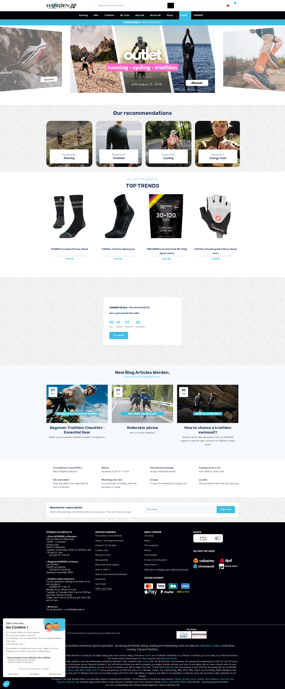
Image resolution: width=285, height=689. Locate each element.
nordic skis (150, 655)
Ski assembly (101, 560)
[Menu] (221, 536)
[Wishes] (205, 6)
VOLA (70, 670)
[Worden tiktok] (48, 617)
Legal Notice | (93, 633)
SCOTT (95, 670)
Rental (147, 550)
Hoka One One (227, 679)
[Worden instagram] (55, 617)
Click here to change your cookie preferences (166, 569)
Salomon (70, 682)
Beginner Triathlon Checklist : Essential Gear (77, 429)
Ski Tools (124, 15)
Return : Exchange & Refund (109, 540)
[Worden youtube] (68, 617)
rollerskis (205, 645)
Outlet (183, 15)
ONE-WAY (79, 670)
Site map (116, 633)
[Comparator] (213, 6)
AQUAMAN (174, 682)
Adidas (200, 679)
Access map (52, 544)
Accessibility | (106, 633)
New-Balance (212, 679)
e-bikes (215, 645)
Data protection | (79, 633)
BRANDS (198, 15)
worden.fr (55, 584)
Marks (147, 540)
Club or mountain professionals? (111, 574)
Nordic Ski (155, 15)
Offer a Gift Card (103, 589)
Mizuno (178, 679)
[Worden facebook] (61, 617)
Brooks (186, 679)
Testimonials (150, 555)
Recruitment (150, 564)
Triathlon (109, 15)
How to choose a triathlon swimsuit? (207, 429)
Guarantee (100, 579)
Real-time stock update (107, 564)
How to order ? (102, 569)
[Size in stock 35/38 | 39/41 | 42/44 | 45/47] (118, 216)
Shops (170, 15)
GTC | (69, 633)
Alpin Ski (139, 15)
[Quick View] (90, 215)
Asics (193, 679)
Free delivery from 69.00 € (108, 536)
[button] (197, 6)
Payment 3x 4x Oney (105, 545)
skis (172, 667)
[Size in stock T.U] (167, 216)
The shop (148, 536)
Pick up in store (103, 555)
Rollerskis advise (142, 427)
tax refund (100, 584)
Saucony (61, 682)
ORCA (165, 682)
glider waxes (143, 661)
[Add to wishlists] (90, 198)
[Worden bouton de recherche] (170, 5)
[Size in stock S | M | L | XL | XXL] (215, 216)
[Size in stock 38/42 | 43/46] (69, 216)
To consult (118, 335)
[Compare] (90, 206)
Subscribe (225, 509)
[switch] (218, 538)
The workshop (151, 545)
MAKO (183, 682)
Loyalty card (101, 550)
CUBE (88, 670)
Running (83, 15)
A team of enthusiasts (155, 560)
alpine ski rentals (168, 658)
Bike (96, 15)
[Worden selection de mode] (220, 6)
